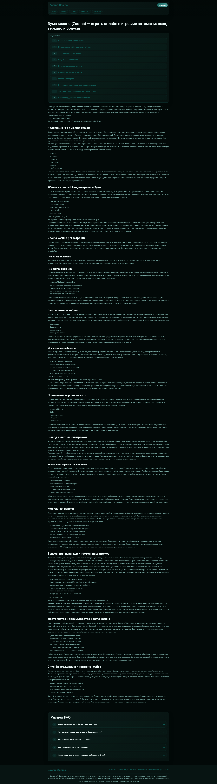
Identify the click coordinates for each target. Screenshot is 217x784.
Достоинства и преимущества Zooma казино (77, 91)
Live (108, 770)
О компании (133, 770)
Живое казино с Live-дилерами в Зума (74, 47)
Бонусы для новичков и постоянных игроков (77, 85)
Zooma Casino (58, 5)
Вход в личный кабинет (68, 60)
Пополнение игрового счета (70, 66)
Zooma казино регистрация (69, 53)
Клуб (126, 770)
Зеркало (162, 5)
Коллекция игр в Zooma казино (71, 41)
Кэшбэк (73, 11)
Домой (53, 11)
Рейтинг (120, 770)
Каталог (63, 11)
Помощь (166, 770)
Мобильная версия (66, 79)
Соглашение (142, 770)
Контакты (97, 11)
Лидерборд (85, 11)
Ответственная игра (155, 770)
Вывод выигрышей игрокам (70, 72)
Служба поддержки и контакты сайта (74, 98)
